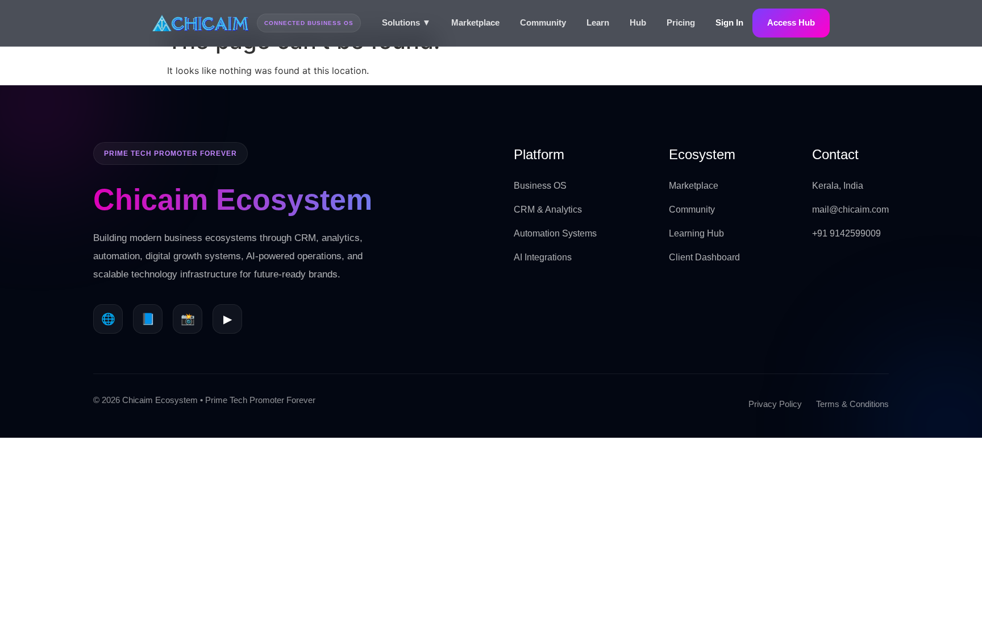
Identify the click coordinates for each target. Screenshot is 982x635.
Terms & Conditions (852, 404)
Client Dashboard (704, 257)
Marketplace (475, 22)
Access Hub (791, 22)
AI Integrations (543, 257)
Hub (638, 22)
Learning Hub (696, 233)
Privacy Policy (775, 404)
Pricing (681, 22)
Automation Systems (555, 233)
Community (543, 22)
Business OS (540, 185)
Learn (597, 22)
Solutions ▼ (406, 22)
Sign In (729, 22)
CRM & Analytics (548, 209)
